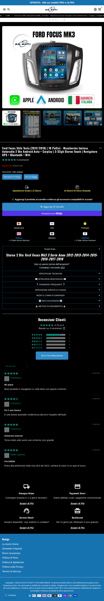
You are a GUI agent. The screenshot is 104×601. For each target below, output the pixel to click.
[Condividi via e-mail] (61, 20)
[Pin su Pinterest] (56, 20)
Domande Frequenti (12, 548)
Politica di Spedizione (13, 562)
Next (99, 67)
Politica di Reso (10, 557)
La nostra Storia (10, 544)
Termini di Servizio (11, 571)
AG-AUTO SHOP (26, 583)
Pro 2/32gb (31, 176)
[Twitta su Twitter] (53, 20)
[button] (9, 160)
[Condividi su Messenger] (64, 20)
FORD (8, 15)
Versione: (12, 172)
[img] (11, 373)
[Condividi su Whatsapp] (59, 20)
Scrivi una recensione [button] (52, 355)
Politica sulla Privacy (12, 567)
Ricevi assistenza (11, 553)
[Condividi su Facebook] (50, 20)
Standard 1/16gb (12, 176)
